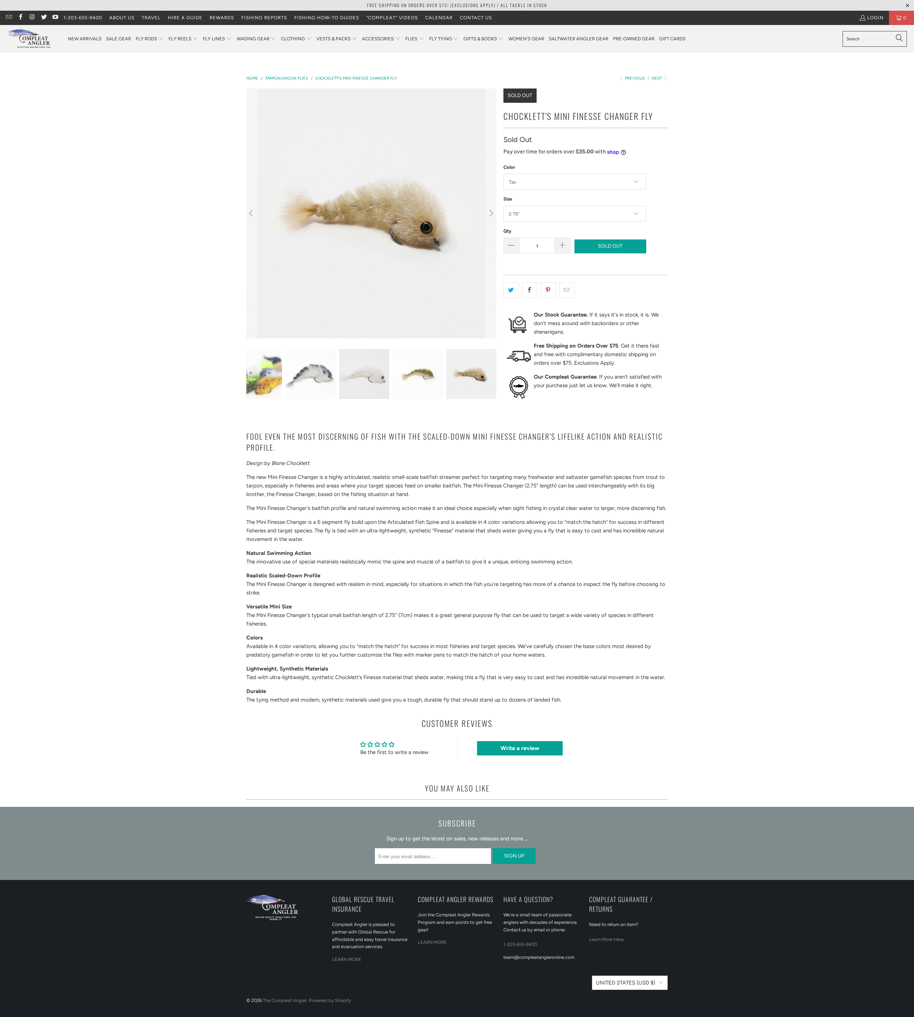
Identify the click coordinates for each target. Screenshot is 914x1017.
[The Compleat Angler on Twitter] (43, 17)
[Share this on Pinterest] (548, 290)
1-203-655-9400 (83, 17)
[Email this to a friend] (566, 290)
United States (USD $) (625, 983)
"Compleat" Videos (392, 17)
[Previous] (251, 213)
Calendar (439, 17)
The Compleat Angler (285, 1000)
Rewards (222, 17)
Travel (151, 17)
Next (657, 78)
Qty (507, 231)
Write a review (520, 748)
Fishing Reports (264, 17)
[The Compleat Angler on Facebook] (20, 17)
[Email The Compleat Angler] (8, 17)
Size (507, 199)
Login (875, 17)
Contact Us (476, 17)
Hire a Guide (185, 17)
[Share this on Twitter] (511, 290)
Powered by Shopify (330, 1000)
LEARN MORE (346, 959)
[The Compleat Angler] (34, 39)
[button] (150, 39)
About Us (122, 17)
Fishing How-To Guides (326, 17)
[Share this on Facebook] (529, 290)
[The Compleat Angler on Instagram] (32, 17)
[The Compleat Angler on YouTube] (55, 17)
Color (509, 167)
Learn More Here (606, 939)
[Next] (491, 213)
